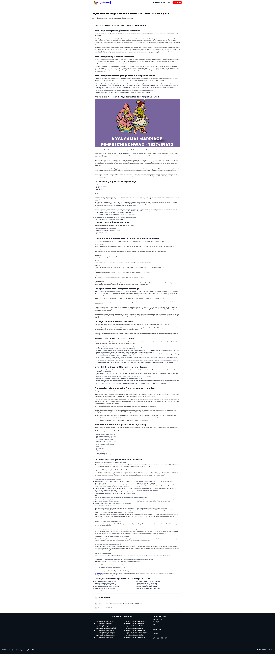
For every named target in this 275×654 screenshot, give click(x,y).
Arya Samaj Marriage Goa (104, 626)
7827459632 (109, 608)
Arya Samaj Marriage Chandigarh (136, 633)
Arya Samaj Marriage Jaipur (104, 637)
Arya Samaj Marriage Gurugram (106, 633)
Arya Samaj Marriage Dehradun (136, 637)
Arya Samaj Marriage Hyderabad (136, 623)
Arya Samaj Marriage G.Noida (105, 630)
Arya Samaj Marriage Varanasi (105, 635)
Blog (154, 624)
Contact (264, 649)
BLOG (169, 2)
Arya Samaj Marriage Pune (104, 623)
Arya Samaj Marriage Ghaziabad (106, 628)
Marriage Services (158, 619)
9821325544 (177, 2)
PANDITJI (164, 2)
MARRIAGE (156, 2)
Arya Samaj (100, 291)
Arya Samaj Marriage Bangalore (136, 621)
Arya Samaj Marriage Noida (134, 628)
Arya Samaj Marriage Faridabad (136, 630)
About (259, 649)
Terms (270, 649)
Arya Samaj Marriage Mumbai (105, 621)
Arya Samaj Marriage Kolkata (135, 635)
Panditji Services (158, 622)
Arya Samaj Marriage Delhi (134, 626)
